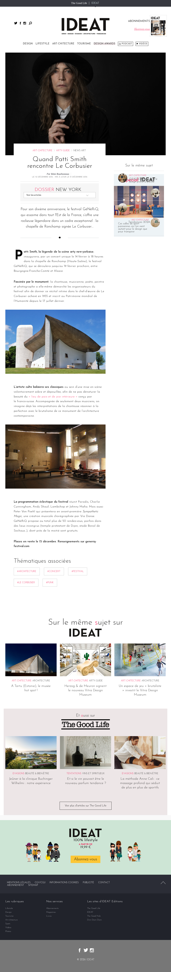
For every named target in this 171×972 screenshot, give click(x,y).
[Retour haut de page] (163, 882)
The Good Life (79, 3)
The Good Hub (94, 916)
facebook (20, 23)
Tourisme (84, 44)
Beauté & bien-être (37, 773)
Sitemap (33, 885)
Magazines (51, 912)
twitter (15, 23)
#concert (53, 571)
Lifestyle (42, 44)
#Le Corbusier (26, 582)
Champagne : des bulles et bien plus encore (144, 210)
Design (28, 44)
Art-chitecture (63, 44)
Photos (8, 931)
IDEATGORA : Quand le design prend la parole (143, 180)
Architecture (41, 681)
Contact (104, 882)
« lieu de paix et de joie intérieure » (53, 396)
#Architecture (26, 571)
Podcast (127, 44)
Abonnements (52, 908)
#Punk (50, 582)
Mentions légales (19, 882)
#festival (78, 571)
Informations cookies (64, 882)
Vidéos (143, 44)
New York (58, 189)
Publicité (88, 882)
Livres (49, 916)
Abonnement (15, 885)
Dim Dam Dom (94, 920)
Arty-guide (63, 150)
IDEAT (95, 3)
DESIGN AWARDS (104, 44)
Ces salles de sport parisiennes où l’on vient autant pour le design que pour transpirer (132, 227)
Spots (7, 924)
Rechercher (30, 23)
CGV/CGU (40, 882)
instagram (24, 23)
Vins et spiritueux (93, 773)
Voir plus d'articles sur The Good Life (85, 805)
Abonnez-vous (85, 859)
